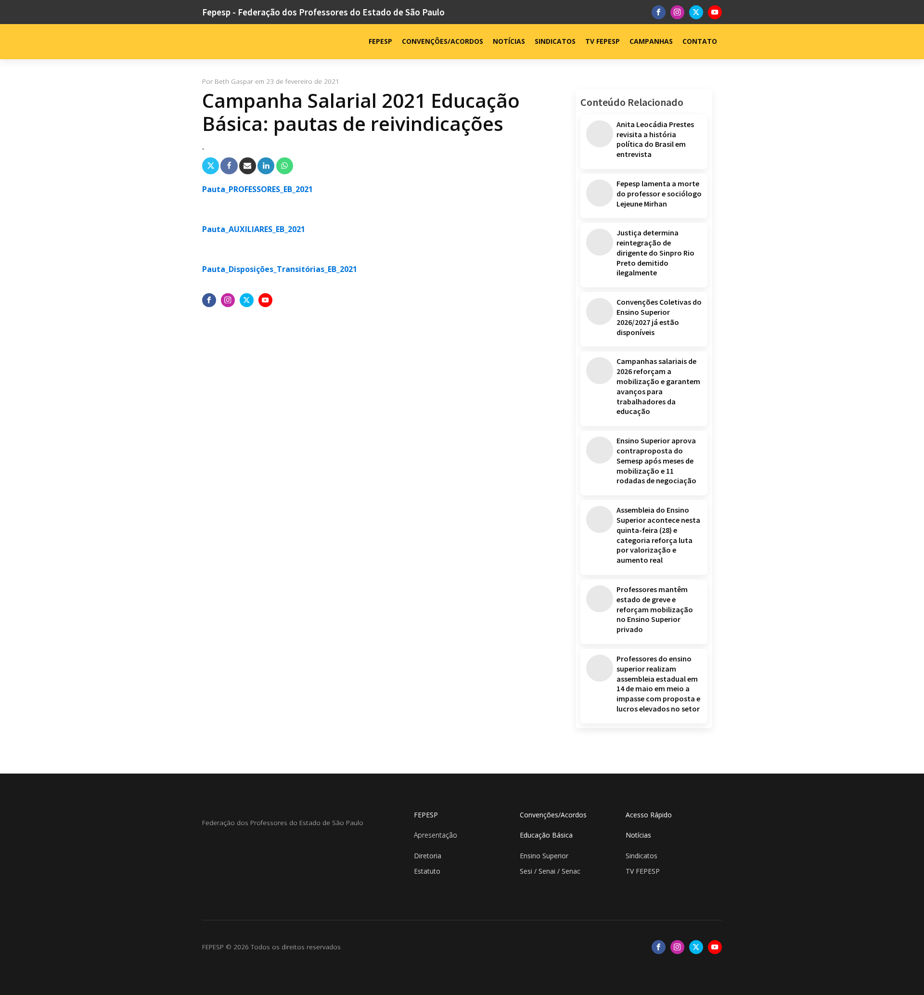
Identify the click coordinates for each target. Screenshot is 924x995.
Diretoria (427, 855)
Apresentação (435, 835)
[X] (210, 165)
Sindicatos (641, 855)
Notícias (638, 835)
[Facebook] (228, 165)
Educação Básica (546, 835)
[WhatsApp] (284, 165)
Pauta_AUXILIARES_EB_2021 (253, 229)
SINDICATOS (555, 41)
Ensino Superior (544, 855)
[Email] (247, 165)
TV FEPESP (602, 41)
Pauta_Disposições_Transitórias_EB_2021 (279, 269)
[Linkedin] (265, 165)
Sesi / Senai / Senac (550, 871)
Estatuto (427, 871)
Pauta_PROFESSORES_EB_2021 (257, 189)
